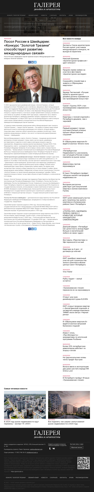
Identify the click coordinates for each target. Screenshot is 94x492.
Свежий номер (33, 15)
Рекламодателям (81, 15)
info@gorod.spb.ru (32, 452)
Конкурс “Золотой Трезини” (16, 15)
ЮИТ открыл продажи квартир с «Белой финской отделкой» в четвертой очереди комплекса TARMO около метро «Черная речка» (76, 310)
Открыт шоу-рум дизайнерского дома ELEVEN (75, 298)
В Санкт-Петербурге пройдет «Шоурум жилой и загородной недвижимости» (76, 175)
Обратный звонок (76, 447)
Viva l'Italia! (67, 272)
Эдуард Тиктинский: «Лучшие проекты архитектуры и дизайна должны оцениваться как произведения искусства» (76, 95)
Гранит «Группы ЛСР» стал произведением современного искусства (76, 108)
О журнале (53, 15)
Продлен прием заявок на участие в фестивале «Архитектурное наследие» (74, 72)
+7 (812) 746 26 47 (20, 452)
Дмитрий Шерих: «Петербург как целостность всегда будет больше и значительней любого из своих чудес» (76, 230)
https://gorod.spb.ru (17, 471)
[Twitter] (35, 62)
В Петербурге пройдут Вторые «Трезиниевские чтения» (76, 379)
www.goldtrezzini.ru (48, 158)
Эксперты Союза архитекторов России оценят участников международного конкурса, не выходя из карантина (76, 48)
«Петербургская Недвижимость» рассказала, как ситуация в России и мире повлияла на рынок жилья (76, 154)
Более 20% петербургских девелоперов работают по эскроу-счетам (74, 348)
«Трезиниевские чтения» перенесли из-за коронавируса (76, 289)
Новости (44, 15)
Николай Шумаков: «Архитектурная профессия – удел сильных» (75, 61)
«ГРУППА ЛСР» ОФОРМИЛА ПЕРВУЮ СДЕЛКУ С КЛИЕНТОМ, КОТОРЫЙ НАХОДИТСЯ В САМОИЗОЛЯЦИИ (75, 215)
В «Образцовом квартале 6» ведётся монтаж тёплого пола (76, 143)
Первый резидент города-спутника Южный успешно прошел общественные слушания (74, 131)
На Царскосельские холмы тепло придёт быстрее (74, 358)
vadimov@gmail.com (36, 449)
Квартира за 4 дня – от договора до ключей (73, 250)
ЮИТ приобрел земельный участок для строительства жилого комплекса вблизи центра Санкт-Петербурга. (75, 261)
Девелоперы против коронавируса (71, 165)
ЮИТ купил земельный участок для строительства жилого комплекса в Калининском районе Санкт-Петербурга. (76, 201)
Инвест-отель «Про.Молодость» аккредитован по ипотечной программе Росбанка (75, 336)
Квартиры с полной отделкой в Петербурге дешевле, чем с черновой (76, 119)
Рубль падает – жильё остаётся (72, 280)
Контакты (62, 15)
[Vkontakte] (32, 62)
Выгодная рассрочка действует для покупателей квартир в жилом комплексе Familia (75, 187)
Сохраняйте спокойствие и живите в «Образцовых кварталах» (74, 83)
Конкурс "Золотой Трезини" (16, 477)
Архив (71, 15)
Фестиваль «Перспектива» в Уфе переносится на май (75, 241)
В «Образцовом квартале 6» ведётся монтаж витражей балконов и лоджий (75, 324)
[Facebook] (29, 62)
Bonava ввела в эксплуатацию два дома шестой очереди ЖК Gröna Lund (76, 369)
